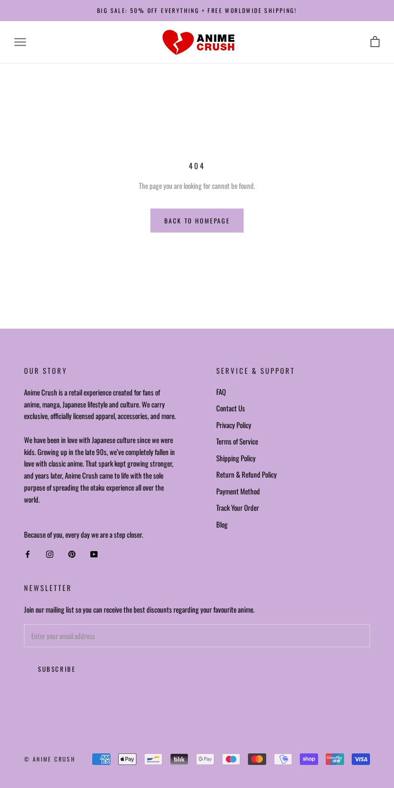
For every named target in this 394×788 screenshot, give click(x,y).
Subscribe (56, 669)
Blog (222, 524)
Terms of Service (237, 441)
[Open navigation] (20, 42)
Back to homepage (197, 220)
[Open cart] (375, 42)
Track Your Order (237, 507)
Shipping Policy (236, 458)
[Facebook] (27, 554)
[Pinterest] (71, 554)
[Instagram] (49, 554)
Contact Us (230, 408)
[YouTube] (94, 554)
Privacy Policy (233, 424)
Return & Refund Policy (246, 474)
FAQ (221, 391)
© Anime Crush (49, 759)
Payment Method (238, 491)
